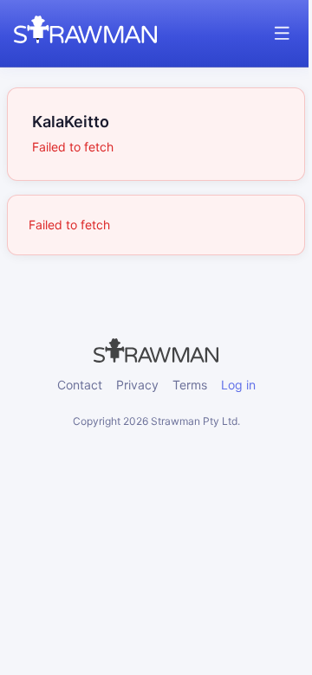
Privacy (137, 384)
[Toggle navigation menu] (282, 33)
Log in (238, 384)
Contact (79, 384)
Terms (189, 384)
